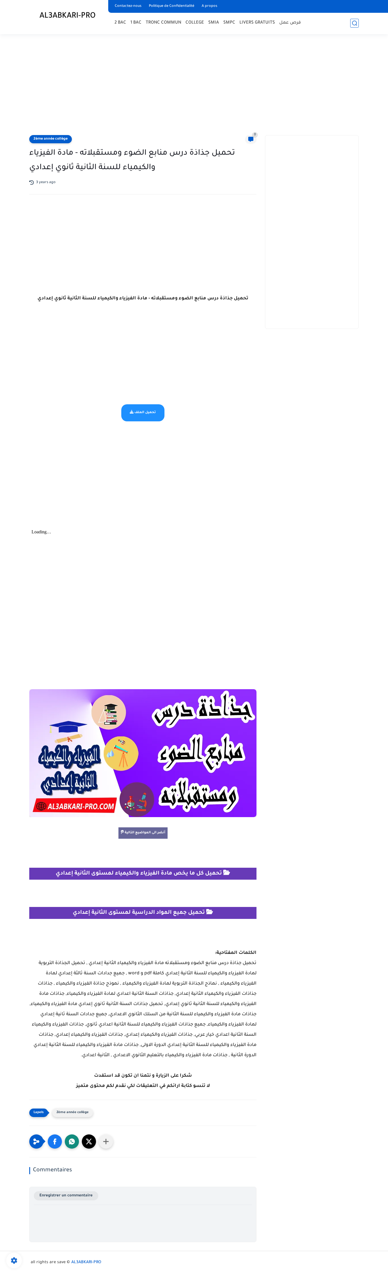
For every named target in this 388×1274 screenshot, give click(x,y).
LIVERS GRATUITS (257, 22)
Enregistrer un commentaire (66, 1196)
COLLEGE (194, 22)
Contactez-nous (128, 6)
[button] (55, 1141)
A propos (209, 6)
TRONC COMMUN (163, 22)
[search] (354, 23)
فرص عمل (290, 22)
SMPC (229, 22)
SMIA (213, 22)
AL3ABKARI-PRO (67, 16)
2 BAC (120, 22)
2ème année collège (51, 139)
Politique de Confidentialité (171, 6)
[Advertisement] (194, 85)
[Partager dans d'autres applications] (106, 1141)
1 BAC (135, 22)
